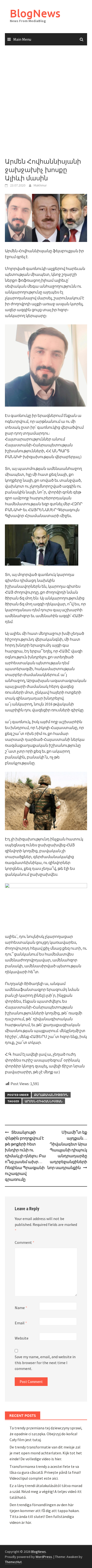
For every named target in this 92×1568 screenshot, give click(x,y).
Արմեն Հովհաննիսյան (44, 1101)
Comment (24, 1242)
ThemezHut (13, 1562)
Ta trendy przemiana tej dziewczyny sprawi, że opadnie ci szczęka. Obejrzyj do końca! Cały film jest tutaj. (46, 1433)
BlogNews (35, 13)
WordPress (44, 1557)
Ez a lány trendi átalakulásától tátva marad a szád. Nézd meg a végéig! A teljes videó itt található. (46, 1491)
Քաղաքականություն (51, 1095)
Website (21, 1338)
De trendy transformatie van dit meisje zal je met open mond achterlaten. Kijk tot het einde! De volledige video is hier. (46, 1453)
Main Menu (22, 39)
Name (21, 1307)
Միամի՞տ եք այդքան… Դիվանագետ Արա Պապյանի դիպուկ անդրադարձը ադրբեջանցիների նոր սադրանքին (67, 1150)
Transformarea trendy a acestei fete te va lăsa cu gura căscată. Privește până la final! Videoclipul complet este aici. (45, 1472)
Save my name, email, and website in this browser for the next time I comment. (45, 1362)
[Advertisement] (46, 102)
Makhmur (40, 185)
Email (21, 1322)
